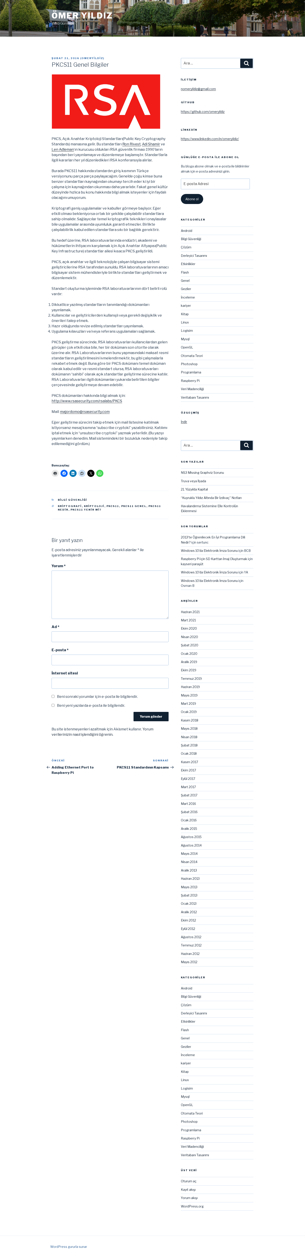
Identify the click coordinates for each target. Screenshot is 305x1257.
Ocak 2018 (189, 753)
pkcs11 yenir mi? (86, 509)
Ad (55, 627)
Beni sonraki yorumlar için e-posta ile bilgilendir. (97, 696)
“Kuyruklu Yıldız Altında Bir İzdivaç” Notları (211, 498)
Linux (185, 322)
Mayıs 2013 (189, 887)
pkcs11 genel (133, 506)
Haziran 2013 (190, 878)
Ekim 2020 (189, 628)
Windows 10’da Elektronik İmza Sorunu (209, 550)
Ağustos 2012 (191, 937)
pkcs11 (113, 506)
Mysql (185, 339)
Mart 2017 (188, 787)
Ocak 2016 (189, 820)
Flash (185, 272)
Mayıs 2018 (189, 728)
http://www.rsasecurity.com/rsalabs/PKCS (87, 401)
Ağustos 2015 (191, 837)
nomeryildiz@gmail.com (198, 89)
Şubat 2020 (189, 645)
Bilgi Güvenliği (72, 499)
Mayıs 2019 (189, 695)
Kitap (185, 314)
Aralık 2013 (189, 870)
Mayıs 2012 (189, 962)
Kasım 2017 (189, 762)
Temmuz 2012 (191, 945)
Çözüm (186, 247)
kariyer (186, 305)
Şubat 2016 (189, 812)
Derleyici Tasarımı (194, 256)
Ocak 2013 (188, 903)
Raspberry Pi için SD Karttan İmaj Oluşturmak (214, 559)
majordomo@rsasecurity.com (85, 412)
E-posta (60, 650)
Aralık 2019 (189, 662)
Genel (185, 280)
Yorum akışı (189, 1198)
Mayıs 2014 (189, 853)
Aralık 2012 (189, 912)
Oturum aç (188, 1181)
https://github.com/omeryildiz (203, 111)
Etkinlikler (188, 264)
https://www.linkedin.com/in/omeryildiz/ (210, 139)
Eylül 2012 (188, 929)
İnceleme (188, 297)
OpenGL (187, 347)
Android (186, 231)
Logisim (187, 330)
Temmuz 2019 (191, 678)
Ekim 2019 (188, 670)
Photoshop (189, 364)
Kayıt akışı (188, 1189)
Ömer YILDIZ (82, 16)
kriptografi (70, 506)
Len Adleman (63, 149)
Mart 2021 (188, 620)
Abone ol (191, 199)
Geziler (186, 289)
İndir (184, 422)
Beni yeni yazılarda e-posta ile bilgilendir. (91, 705)
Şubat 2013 (189, 895)
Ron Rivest (131, 144)
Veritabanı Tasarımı (195, 397)
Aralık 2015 (189, 828)
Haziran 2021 (190, 612)
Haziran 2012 (190, 954)
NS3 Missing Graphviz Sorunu (202, 472)
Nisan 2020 (189, 637)
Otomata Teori (192, 356)
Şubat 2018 (189, 745)
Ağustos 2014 (191, 845)
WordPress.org (192, 1206)
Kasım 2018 (189, 720)
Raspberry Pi (190, 381)
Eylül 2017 (188, 779)
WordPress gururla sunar (68, 1247)
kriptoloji (94, 506)
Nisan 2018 (189, 737)
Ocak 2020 (189, 653)
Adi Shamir (151, 144)
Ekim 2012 (188, 920)
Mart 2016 (188, 804)
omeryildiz (92, 58)
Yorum (59, 566)
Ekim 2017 (188, 770)
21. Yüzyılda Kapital (194, 489)
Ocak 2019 (189, 712)
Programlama (191, 372)
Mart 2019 (188, 703)
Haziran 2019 (190, 687)
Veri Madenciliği (192, 389)
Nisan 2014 (189, 862)
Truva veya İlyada (193, 481)
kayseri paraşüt (192, 564)
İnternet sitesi (65, 673)
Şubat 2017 (189, 795)
